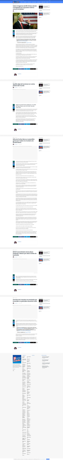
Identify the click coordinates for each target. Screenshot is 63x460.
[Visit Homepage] (16, 2)
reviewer (28, 424)
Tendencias (28, 439)
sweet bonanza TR (29, 437)
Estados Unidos (24, 448)
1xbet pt (23, 388)
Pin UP (27, 405)
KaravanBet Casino (28, 361)
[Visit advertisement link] (25, 126)
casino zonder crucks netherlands (24, 439)
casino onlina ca (24, 430)
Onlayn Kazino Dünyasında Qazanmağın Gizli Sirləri (45, 357)
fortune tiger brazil (24, 451)
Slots (27, 431)
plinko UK (28, 414)
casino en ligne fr (24, 427)
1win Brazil (23, 365)
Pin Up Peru (28, 410)
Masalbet (28, 370)
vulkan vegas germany (28, 450)
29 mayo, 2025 (41, 11)
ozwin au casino (28, 400)
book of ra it (23, 422)
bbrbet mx (23, 419)
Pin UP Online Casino (28, 408)
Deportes (23, 445)
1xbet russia (23, 390)
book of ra (23, 421)
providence (19, 73)
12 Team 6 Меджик (23, 357)
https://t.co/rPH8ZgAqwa (26, 330)
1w (22, 361)
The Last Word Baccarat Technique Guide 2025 (45, 360)
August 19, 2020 (28, 332)
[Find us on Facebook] (13, 370)
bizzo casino (23, 420)
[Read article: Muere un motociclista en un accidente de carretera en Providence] (41, 7)
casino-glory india (24, 441)
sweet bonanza (29, 435)
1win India (23, 369)
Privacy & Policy (20, 0)
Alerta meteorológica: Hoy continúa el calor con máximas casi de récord (46, 14)
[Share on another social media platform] (14, 37)
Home (13, 137)
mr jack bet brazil (28, 389)
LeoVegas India (29, 366)
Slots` (27, 432)
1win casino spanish (23, 366)
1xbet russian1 (24, 393)
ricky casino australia (28, 427)
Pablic (28, 402)
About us (14, 0)
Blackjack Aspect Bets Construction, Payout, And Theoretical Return (45, 367)
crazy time (23, 443)
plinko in (28, 413)
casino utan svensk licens (24, 436)
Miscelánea (28, 371)
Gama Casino (24, 453)
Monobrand (28, 374)
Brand (23, 423)
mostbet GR (28, 376)
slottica (28, 433)
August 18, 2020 (28, 42)
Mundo (28, 391)
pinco (27, 411)
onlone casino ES (29, 398)
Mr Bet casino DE (28, 387)
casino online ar (24, 432)
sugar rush (28, 434)
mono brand (28, 373)
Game (23, 455)
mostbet (28, 375)
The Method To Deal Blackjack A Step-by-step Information (46, 363)
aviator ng (23, 412)
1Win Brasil (23, 364)
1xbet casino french (23, 380)
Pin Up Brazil (28, 406)
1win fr (23, 368)
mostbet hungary (28, 378)
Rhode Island (16, 137)
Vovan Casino (28, 448)
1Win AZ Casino (24, 362)
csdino (23, 444)
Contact (23, 0)
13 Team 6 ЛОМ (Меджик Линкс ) (24, 359)
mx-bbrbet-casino (28, 393)
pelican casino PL (29, 403)
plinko (27, 412)
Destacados (23, 446)
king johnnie (28, 365)
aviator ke (23, 410)
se (27, 429)
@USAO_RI (20, 330)
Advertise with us (16, 0)
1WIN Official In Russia (24, 371)
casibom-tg (23, 425)
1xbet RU (23, 389)
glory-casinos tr (29, 357)
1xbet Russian (24, 391)
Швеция (28, 454)
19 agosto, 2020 (20, 87)
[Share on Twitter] (14, 35)
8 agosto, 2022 (45, 8)
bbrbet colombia (23, 417)
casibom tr (23, 424)
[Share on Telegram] (14, 34)
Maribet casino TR (29, 368)
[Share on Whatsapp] (14, 31)
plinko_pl (28, 415)
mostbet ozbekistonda (28, 382)
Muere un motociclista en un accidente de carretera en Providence (46, 7)
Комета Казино (28, 452)
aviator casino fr (24, 407)
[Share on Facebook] (14, 32)
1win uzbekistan (24, 374)
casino (23, 426)
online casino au (28, 395)
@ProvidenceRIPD (21, 328)
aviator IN (23, 409)
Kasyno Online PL (28, 363)
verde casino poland (28, 444)
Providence (28, 416)
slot (27, 430)
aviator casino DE (24, 405)
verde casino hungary (28, 441)
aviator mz (23, 411)
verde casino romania (28, 446)
